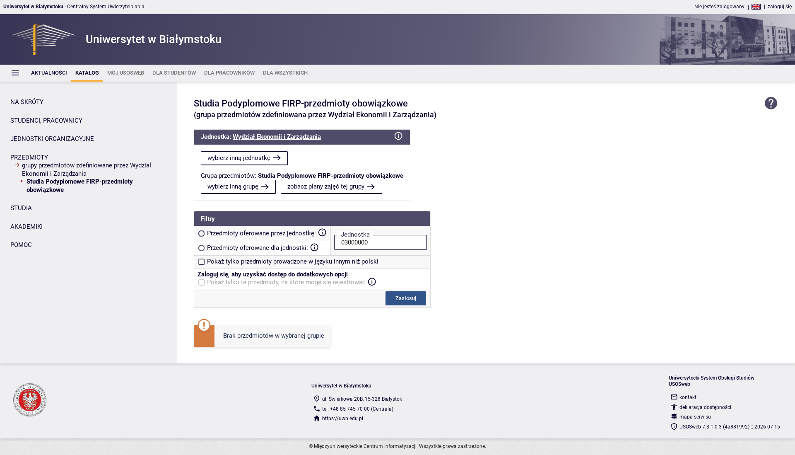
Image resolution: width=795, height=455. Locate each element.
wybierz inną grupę (232, 186)
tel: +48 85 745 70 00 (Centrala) (357, 409)
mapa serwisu (695, 417)
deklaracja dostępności (705, 407)
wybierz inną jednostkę (238, 158)
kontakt (687, 397)
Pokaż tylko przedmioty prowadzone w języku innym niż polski (292, 261)
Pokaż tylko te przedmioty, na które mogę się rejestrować (286, 282)
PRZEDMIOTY (29, 157)
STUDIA (21, 208)
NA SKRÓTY (26, 102)
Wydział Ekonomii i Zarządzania (277, 136)
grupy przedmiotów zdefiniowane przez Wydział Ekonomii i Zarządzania (86, 169)
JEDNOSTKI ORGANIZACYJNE (52, 139)
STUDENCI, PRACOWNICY (46, 120)
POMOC (21, 245)
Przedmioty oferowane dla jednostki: (257, 248)
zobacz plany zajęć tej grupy (325, 186)
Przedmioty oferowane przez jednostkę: (261, 233)
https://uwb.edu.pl (342, 418)
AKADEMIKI (26, 226)
